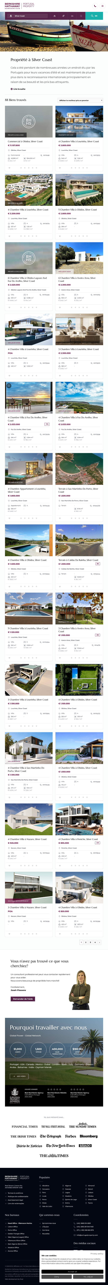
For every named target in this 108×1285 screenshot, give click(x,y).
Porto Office (12, 1230)
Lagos (67, 1192)
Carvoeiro (46, 1189)
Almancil (91, 1186)
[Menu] (102, 6)
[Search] (94, 15)
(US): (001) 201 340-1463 (85, 1227)
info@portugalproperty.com (87, 1235)
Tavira (90, 1203)
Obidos (91, 1196)
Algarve (68, 1186)
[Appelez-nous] (95, 6)
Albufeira (45, 1186)
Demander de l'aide (23, 999)
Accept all (72, 1272)
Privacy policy (96, 1254)
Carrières (45, 1230)
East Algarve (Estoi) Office (17, 1244)
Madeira (68, 1196)
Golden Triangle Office (16, 1234)
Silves (44, 1203)
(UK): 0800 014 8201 (84, 1223)
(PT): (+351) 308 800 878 (85, 1230)
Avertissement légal (15, 1200)
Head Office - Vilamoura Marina (20, 1223)
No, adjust (88, 1277)
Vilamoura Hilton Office (16, 1240)
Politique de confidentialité (18, 1196)
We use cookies (48, 1256)
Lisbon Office (13, 1227)
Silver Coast (92, 1199)
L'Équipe (45, 1227)
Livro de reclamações (16, 1203)
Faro (44, 1192)
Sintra (67, 1203)
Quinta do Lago (71, 1199)
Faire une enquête (29, 122)
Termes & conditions (15, 1193)
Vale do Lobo (47, 1206)
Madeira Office (13, 1247)
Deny (56, 1277)
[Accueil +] (19, 6)
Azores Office (13, 1251)
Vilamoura (69, 1206)
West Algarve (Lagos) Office (18, 1237)
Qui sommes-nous (49, 1223)
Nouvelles (46, 1234)
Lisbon (90, 1192)
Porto (44, 1199)
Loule (44, 1196)
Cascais (68, 1189)
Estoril (90, 1189)
